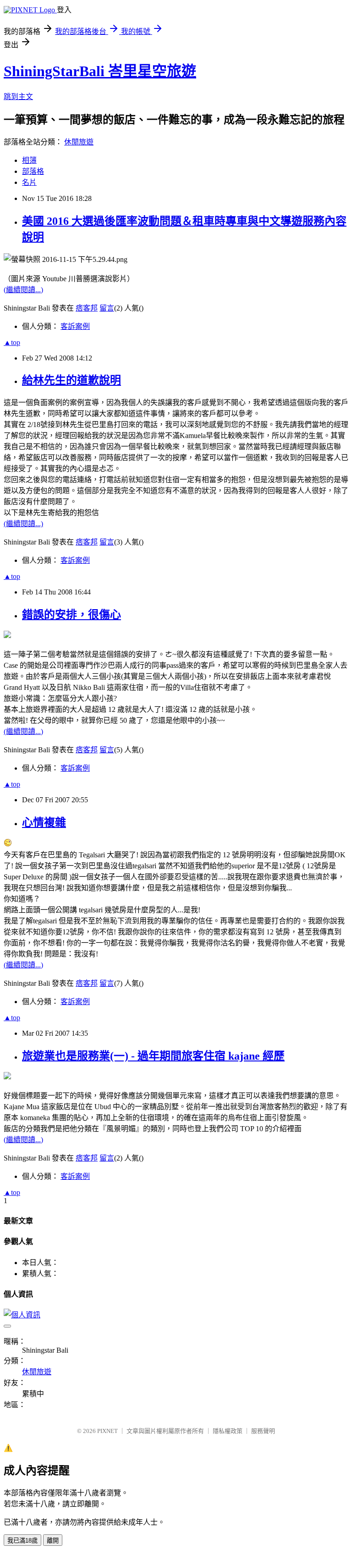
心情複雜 (44, 822)
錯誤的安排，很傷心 (71, 615)
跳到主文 (18, 96)
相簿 (29, 160)
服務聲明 (263, 1430)
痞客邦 (87, 308)
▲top (12, 342)
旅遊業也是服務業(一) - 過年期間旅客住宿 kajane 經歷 (153, 1056)
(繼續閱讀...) (23, 290)
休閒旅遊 (79, 142)
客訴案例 (75, 326)
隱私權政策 (227, 1430)
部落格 (33, 171)
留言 (106, 308)
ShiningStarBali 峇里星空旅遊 (100, 71)
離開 (53, 1540)
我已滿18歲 (22, 1540)
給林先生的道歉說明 (71, 380)
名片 (29, 182)
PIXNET (107, 1430)
